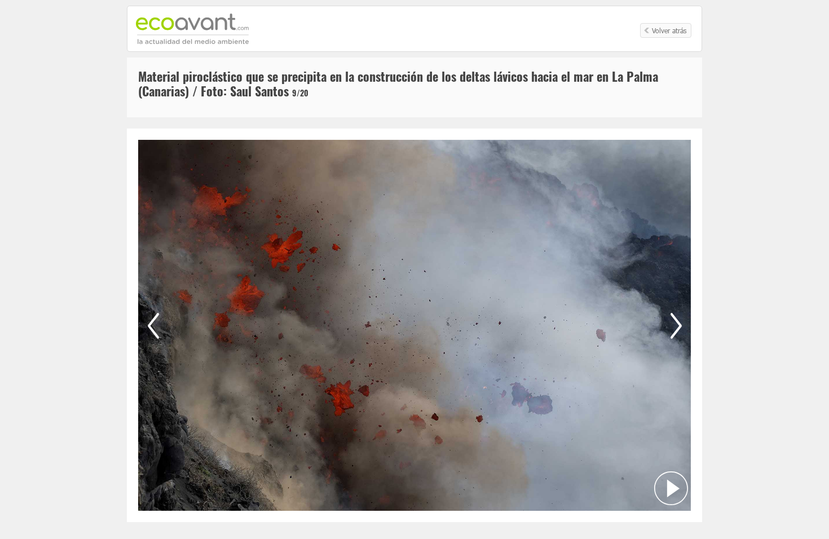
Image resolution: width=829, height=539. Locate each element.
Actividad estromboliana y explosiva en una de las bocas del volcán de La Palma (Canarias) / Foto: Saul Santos (676, 326)
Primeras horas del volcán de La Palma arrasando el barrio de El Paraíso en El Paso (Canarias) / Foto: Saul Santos (153, 326)
